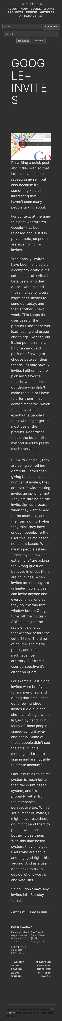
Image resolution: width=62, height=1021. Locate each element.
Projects (15, 12)
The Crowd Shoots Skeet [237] (38, 935)
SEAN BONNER (32, 4)
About (12, 8)
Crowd (31, 12)
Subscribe (51, 26)
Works (49, 8)
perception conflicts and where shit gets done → (43, 969)
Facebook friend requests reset (20, 934)
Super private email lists (18, 948)
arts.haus (28, 15)
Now (24, 8)
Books (35, 8)
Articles (47, 12)
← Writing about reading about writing (17, 969)
